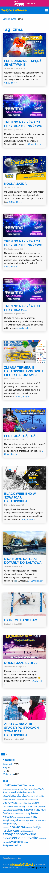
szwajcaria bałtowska (20, 838)
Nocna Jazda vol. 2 (21, 663)
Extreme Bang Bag (20, 620)
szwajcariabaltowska (19, 834)
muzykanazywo (25, 810)
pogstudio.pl (41, 867)
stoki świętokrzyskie (27, 831)
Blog (5, 768)
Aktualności (8, 764)
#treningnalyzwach (9, 799)
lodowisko (12, 810)
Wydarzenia (8, 774)
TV (4, 771)
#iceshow (19, 789)
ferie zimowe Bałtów (16, 806)
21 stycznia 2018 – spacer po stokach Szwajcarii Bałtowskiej (21, 729)
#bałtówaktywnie (15, 785)
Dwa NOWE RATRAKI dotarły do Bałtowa (23, 560)
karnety (5, 810)
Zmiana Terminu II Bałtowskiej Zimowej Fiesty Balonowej (23, 371)
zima (26, 842)
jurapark (43, 806)
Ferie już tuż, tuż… (21, 436)
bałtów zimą (27, 803)
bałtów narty (17, 803)
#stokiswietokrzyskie (35, 796)
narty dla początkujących (22, 817)
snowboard (17, 827)
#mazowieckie (30, 789)
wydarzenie (16, 841)
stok (18, 831)
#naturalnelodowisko (12, 792)
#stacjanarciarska (15, 795)
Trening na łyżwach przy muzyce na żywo (23, 124)
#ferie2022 (32, 785)
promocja (11, 824)
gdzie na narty (31, 806)
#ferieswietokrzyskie (9, 789)
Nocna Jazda (15, 183)
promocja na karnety (22, 824)
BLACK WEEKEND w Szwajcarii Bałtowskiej (20, 497)
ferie (33, 803)
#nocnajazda (29, 792)
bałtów (8, 802)
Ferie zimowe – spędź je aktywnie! (22, 62)
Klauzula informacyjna (12, 858)
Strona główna (9, 19)
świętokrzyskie (12, 845)
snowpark (29, 827)
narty (37, 809)
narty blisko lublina (17, 813)
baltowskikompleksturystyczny (27, 799)
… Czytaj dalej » (33, 144)
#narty (40, 789)
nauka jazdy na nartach (31, 820)
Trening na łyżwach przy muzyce (22, 308)
